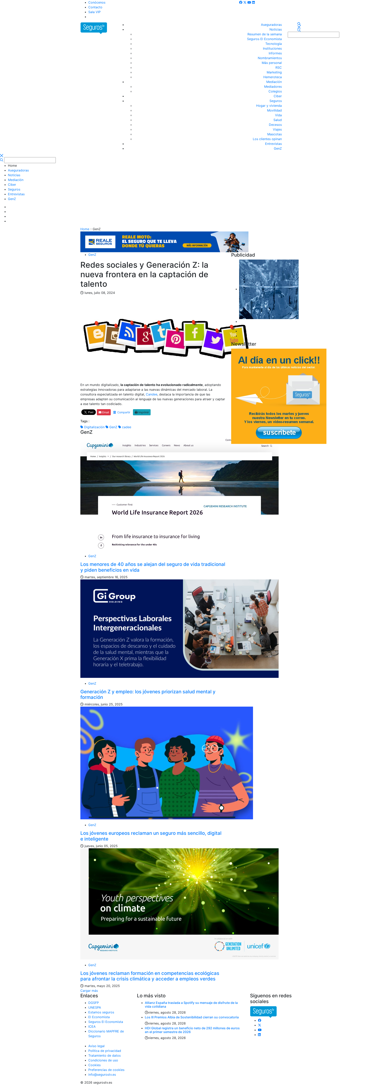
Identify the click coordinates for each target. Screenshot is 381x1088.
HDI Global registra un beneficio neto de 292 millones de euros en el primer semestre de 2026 (192, 1030)
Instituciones (272, 48)
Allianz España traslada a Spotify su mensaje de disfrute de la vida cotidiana (191, 1004)
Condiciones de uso (103, 1060)
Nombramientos (270, 58)
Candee (151, 394)
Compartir (123, 412)
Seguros (275, 101)
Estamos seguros (101, 1012)
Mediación (274, 82)
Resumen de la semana (264, 34)
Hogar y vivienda (269, 106)
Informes (275, 53)
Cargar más (89, 991)
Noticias (275, 29)
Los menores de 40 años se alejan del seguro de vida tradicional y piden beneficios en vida (152, 567)
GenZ (278, 148)
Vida (278, 115)
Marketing (274, 72)
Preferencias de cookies (106, 1070)
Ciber (278, 96)
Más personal (272, 63)
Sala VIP (94, 12)
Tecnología (273, 44)
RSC (278, 67)
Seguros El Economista (264, 39)
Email (105, 412)
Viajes (277, 129)
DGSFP (93, 1003)
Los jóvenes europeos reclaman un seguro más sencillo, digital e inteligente (150, 836)
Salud (277, 120)
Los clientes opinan (267, 139)
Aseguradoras (271, 25)
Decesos (275, 125)
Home (84, 229)
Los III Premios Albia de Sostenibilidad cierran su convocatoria (192, 1017)
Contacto (95, 7)
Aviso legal (96, 1046)
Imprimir (143, 412)
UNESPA (94, 1007)
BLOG (92, 17)
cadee (126, 427)
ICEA (92, 1026)
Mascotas (274, 134)
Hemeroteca (272, 77)
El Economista (99, 1017)
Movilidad (274, 110)
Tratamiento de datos (104, 1055)
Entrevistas (273, 144)
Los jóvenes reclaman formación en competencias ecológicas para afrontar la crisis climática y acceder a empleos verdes (149, 976)
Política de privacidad (104, 1051)
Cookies (94, 1065)
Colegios (275, 91)
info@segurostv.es (102, 1074)
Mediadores (273, 87)
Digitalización (94, 427)
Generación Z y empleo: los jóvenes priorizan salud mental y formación (148, 694)
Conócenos (96, 2)
